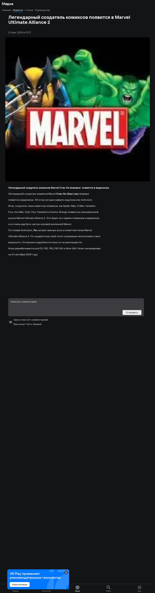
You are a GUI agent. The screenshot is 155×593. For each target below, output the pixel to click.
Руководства (42, 10)
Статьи (29, 10)
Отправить (132, 312)
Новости (18, 10)
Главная (6, 10)
